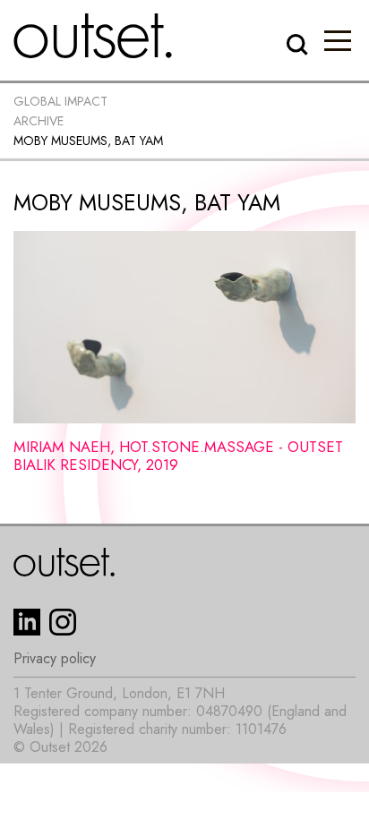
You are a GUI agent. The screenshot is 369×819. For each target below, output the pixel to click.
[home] (93, 35)
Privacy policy (54, 659)
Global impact (60, 101)
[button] (337, 40)
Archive (38, 121)
